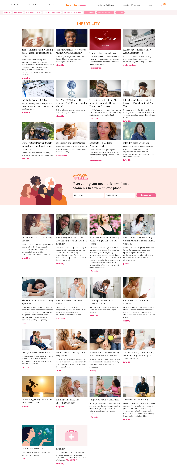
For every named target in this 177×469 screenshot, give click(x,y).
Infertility (60, 448)
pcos (24, 323)
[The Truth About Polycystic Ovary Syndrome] (38, 287)
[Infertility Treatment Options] (38, 88)
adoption (26, 406)
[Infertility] (71, 435)
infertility (26, 78)
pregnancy (60, 318)
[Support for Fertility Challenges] (105, 386)
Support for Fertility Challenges (104, 399)
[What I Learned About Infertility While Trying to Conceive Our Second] (105, 224)
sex (23, 458)
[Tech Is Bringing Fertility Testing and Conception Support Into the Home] (38, 38)
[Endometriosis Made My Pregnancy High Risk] (105, 131)
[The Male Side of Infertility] (139, 386)
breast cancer (62, 155)
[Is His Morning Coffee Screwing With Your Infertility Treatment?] (105, 339)
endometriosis (96, 68)
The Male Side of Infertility (135, 399)
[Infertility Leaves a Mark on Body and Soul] (38, 224)
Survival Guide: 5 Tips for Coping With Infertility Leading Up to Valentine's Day (138, 355)
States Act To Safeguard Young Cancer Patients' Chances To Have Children (139, 240)
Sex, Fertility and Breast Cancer (70, 142)
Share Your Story (105, 12)
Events (7, 12)
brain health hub (33, 12)
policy (126, 263)
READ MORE (71, 460)
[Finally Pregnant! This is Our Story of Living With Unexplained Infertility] (71, 224)
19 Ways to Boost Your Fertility (36, 352)
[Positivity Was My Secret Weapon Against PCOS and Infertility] (71, 38)
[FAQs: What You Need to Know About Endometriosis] (139, 38)
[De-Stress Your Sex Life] (38, 435)
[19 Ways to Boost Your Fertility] (38, 339)
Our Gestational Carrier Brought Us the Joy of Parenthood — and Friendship (37, 145)
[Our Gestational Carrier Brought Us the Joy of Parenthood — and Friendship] (38, 131)
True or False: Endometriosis (103, 53)
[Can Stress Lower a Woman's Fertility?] (139, 287)
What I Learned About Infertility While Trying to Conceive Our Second (104, 240)
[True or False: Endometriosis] (105, 40)
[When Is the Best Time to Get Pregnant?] (71, 287)
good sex (18, 12)
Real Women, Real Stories (105, 5)
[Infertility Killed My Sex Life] (139, 131)
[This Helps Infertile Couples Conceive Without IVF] (105, 287)
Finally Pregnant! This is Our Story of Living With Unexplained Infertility (71, 240)
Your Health (15, 5)
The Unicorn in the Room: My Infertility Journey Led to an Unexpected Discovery (103, 103)
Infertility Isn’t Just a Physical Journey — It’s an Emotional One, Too (138, 103)
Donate (120, 12)
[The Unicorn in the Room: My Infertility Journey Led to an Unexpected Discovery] (105, 88)
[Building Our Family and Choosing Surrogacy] (71, 386)
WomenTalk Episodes (72, 12)
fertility (25, 159)
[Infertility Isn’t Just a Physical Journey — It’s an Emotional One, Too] (139, 88)
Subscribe (90, 12)
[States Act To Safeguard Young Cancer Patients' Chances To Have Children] (139, 224)
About (150, 5)
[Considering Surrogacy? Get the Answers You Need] (38, 386)
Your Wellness (34, 5)
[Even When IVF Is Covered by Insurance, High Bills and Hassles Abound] (71, 88)
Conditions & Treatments (131, 5)
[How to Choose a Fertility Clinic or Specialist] (71, 339)
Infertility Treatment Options (35, 100)
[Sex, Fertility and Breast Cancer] (71, 131)
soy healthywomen (52, 12)
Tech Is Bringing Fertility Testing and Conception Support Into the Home (37, 52)
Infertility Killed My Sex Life (136, 142)
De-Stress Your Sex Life (32, 448)
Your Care (52, 5)
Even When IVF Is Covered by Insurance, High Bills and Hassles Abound (71, 103)
